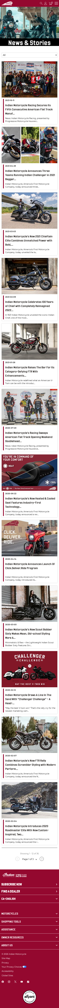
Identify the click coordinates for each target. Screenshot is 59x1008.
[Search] (41, 3)
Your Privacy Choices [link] (12, 967)
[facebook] (3, 982)
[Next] (42, 860)
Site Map (6, 958)
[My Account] (45, 3)
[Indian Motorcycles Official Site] (7, 3)
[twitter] (15, 982)
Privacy (5, 962)
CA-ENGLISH (8, 898)
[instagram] (9, 982)
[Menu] (56, 3)
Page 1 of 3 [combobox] (28, 859)
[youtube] (22, 982)
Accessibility (8, 971)
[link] (29, 914)
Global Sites (7, 975)
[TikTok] (28, 982)
